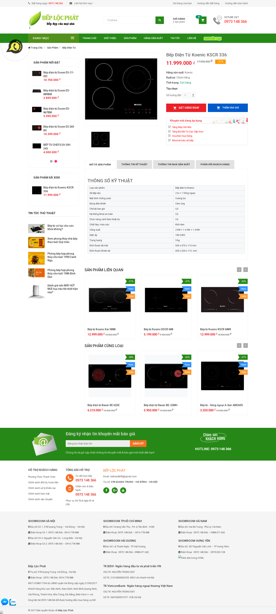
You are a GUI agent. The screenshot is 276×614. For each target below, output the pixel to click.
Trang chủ (89, 38)
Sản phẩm (130, 38)
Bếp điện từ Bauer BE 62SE (103, 405)
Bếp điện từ (69, 47)
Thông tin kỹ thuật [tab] (134, 164)
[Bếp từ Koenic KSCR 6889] (222, 300)
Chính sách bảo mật (39, 493)
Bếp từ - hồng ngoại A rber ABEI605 (221, 405)
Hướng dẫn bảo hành (236, 3)
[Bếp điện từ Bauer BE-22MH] (166, 376)
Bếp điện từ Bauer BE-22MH (160, 405)
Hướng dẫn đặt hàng (208, 3)
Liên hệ (191, 38)
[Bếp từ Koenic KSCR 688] (166, 300)
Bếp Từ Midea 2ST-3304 (57, 141)
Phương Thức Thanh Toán (41, 476)
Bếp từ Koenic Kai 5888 (101, 329)
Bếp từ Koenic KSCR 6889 (215, 329)
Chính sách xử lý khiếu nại (42, 488)
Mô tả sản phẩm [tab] (100, 164)
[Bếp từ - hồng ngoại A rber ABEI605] (222, 376)
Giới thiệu (110, 38)
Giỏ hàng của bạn (182, 3)
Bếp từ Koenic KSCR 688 (158, 329)
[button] (188, 20)
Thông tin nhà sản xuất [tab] (174, 164)
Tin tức (175, 38)
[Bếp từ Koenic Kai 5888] (109, 300)
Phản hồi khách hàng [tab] (215, 164)
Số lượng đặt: (174, 95)
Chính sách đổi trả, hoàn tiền (43, 482)
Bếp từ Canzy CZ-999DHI (58, 126)
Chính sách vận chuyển (40, 499)
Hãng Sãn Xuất (153, 38)
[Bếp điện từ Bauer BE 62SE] (109, 376)
